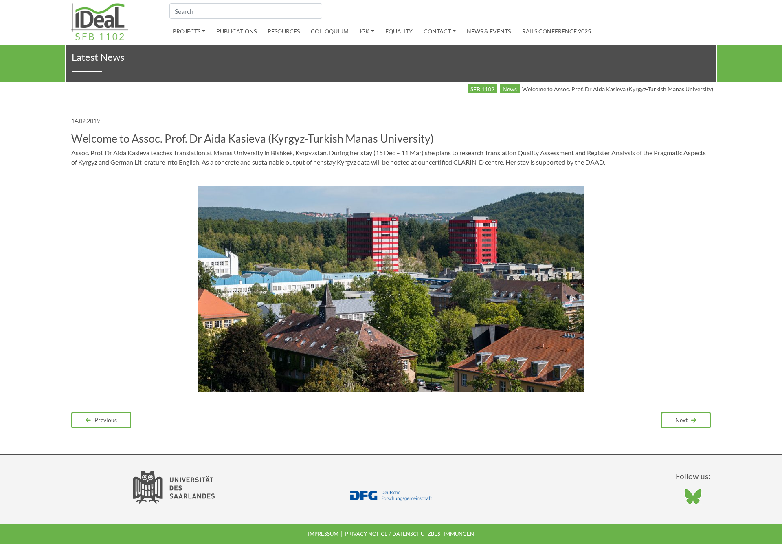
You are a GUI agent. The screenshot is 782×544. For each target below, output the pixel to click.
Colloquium (330, 31)
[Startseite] (99, 21)
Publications (236, 31)
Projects (186, 31)
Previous (104, 419)
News (510, 89)
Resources (284, 31)
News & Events (489, 31)
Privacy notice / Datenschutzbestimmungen (409, 534)
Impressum (323, 534)
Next (683, 419)
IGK (364, 31)
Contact (437, 31)
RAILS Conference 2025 (556, 31)
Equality (399, 31)
